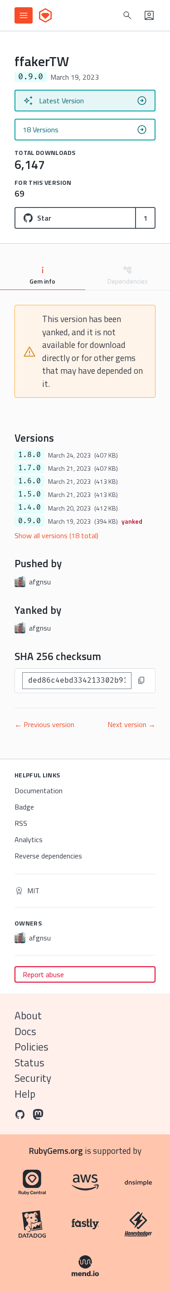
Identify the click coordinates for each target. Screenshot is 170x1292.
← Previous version (44, 724)
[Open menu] (24, 15)
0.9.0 (29, 520)
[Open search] (127, 15)
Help (25, 1094)
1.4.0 (29, 507)
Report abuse (43, 974)
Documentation (39, 790)
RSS (21, 823)
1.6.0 (29, 481)
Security (33, 1078)
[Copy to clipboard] (141, 680)
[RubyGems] (45, 15)
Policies (32, 1047)
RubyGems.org (56, 1150)
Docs (25, 1031)
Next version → (131, 724)
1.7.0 (29, 467)
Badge (24, 806)
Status (29, 1062)
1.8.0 (29, 454)
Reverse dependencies (48, 855)
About (28, 1015)
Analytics (29, 839)
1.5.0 (29, 494)
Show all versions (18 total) (56, 535)
